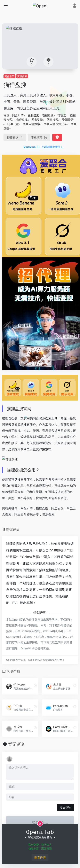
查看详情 (40, 857)
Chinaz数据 (30, 557)
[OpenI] (40, 5)
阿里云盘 (13, 124)
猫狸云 (61, 115)
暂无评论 (16, 744)
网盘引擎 (9, 76)
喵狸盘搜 (48, 115)
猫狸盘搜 (21, 119)
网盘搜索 (52, 119)
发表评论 (65, 807)
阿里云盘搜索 (31, 124)
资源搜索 (22, 76)
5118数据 (57, 550)
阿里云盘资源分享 (55, 124)
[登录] (74, 6)
